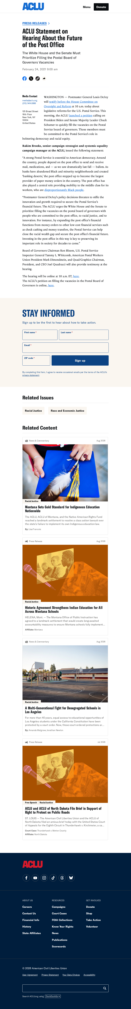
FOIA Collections (62, 919)
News (55, 933)
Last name (66, 332)
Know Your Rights (62, 926)
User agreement (30, 975)
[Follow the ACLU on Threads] (62, 878)
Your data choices (71, 975)
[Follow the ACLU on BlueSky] (71, 878)
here (76, 276)
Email (27, 345)
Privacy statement (50, 975)
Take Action (93, 919)
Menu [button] (87, 7)
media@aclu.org (29, 100)
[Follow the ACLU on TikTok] (53, 878)
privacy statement (30, 375)
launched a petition (80, 115)
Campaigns (58, 906)
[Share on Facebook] (24, 79)
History (26, 926)
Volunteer (92, 926)
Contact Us (29, 913)
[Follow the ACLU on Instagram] (44, 878)
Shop (89, 913)
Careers (27, 906)
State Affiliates (31, 933)
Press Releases (34, 23)
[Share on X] (31, 79)
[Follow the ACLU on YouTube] (35, 878)
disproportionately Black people (64, 190)
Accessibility (89, 975)
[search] (105, 988)
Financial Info (30, 919)
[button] (37, 79)
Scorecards (59, 946)
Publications (59, 939)
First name (29, 332)
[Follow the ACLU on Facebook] (26, 878)
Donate (101, 7)
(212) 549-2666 (29, 103)
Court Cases (59, 913)
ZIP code (28, 358)
